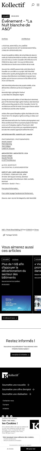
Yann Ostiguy (6, 146)
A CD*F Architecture (9, 160)
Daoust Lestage (7, 155)
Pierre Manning (7, 144)
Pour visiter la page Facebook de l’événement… (18, 193)
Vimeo (36, 230)
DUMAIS (29, 230)
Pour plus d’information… (10, 188)
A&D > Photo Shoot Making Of (12, 230)
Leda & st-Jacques (8, 148)
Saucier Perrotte (7, 158)
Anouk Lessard (7, 141)
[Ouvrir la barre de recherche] (33, 4)
